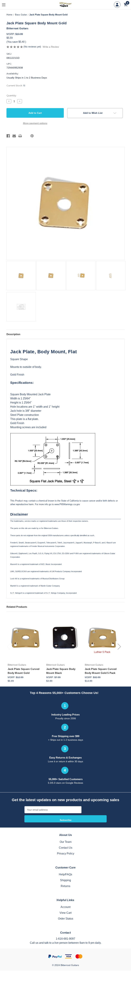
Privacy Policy (65, 853)
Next (119, 646)
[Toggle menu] (6, 4)
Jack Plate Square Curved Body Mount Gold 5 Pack (101, 671)
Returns (65, 886)
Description (13, 334)
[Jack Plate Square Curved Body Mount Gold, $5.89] (25, 638)
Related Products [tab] (16, 606)
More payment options (35, 123)
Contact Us (65, 847)
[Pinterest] (32, 135)
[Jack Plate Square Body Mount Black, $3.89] (64, 638)
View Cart (65, 912)
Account (65, 907)
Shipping (65, 880)
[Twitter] (26, 135)
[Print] (20, 135)
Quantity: (11, 95)
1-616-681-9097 (65, 938)
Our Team (65, 841)
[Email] (14, 135)
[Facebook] (8, 135)
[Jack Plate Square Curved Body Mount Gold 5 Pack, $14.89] (102, 638)
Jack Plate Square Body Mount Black (61, 671)
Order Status (65, 918)
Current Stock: (15, 85)
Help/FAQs (65, 874)
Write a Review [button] (51, 46)
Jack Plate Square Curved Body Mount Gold (23, 671)
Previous (8, 646)
